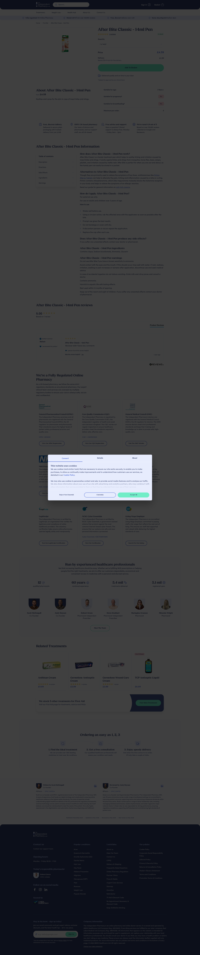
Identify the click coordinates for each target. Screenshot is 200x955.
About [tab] (134, 458)
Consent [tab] (65, 458)
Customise (100, 495)
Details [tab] (100, 458)
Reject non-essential (66, 495)
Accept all (133, 495)
